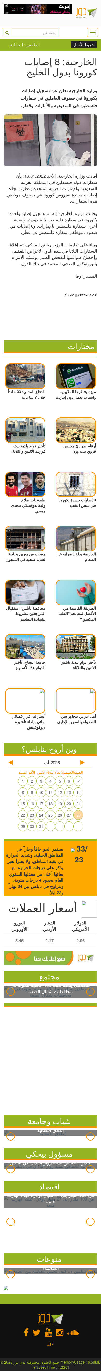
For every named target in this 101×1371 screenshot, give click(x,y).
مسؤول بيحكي (49, 1153)
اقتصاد (49, 1186)
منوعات (49, 1258)
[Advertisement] (50, 1060)
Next (90, 992)
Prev (10, 992)
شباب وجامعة (49, 1120)
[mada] (38, 13)
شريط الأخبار (84, 45)
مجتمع (49, 976)
